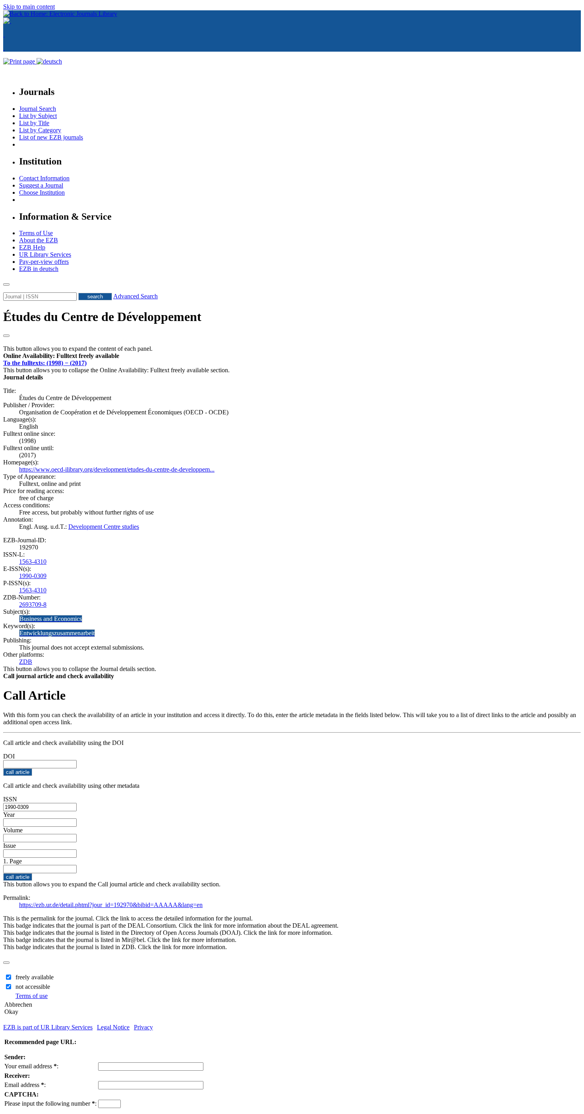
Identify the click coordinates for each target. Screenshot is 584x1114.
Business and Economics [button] (50, 618)
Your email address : (31, 1066)
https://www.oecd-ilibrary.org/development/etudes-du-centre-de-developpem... (117, 469)
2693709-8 (32, 604)
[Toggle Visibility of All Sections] (6, 336)
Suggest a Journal (41, 185)
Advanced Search (135, 296)
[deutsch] (49, 61)
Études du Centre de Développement (102, 316)
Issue (9, 845)
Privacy (143, 1027)
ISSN (10, 799)
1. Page (12, 861)
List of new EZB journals (51, 137)
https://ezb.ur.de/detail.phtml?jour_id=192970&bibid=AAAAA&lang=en (111, 904)
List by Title (34, 123)
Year (9, 814)
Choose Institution (42, 192)
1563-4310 (32, 561)
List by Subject (38, 115)
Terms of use (31, 995)
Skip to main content (29, 6)
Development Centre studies (103, 526)
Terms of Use (36, 233)
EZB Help (32, 247)
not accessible (32, 986)
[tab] (292, 356)
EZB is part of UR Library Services (48, 1027)
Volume (13, 830)
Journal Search (37, 108)
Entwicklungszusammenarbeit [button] (57, 633)
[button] (61, 355)
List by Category (40, 130)
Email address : (25, 1084)
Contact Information (44, 178)
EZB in (38, 268)
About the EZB (38, 240)
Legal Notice (113, 1027)
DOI (9, 756)
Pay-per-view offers (44, 261)
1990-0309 (32, 575)
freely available (34, 977)
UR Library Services (45, 254)
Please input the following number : (50, 1103)
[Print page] (20, 61)
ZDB (25, 661)
